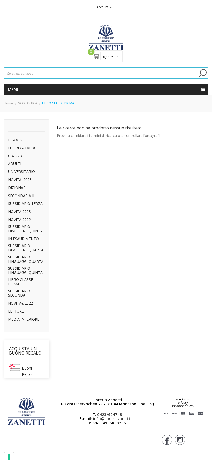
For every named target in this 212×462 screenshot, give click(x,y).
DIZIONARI (17, 188)
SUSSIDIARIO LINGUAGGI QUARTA (25, 259)
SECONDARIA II (21, 196)
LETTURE (16, 311)
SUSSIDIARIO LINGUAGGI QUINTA (25, 270)
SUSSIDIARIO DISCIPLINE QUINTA (25, 229)
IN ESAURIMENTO (23, 239)
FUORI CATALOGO (24, 148)
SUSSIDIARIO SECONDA (19, 293)
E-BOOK (15, 140)
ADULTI (14, 164)
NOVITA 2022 (19, 220)
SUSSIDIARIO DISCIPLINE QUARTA (25, 248)
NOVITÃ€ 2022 (20, 303)
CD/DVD (15, 156)
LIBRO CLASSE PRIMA (20, 282)
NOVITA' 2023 (20, 180)
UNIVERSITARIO (21, 172)
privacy (183, 402)
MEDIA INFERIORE (23, 319)
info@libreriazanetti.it (114, 418)
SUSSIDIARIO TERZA (25, 203)
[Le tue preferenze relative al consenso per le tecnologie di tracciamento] (9, 457)
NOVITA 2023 (19, 212)
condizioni (183, 399)
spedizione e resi (183, 406)
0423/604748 (109, 414)
